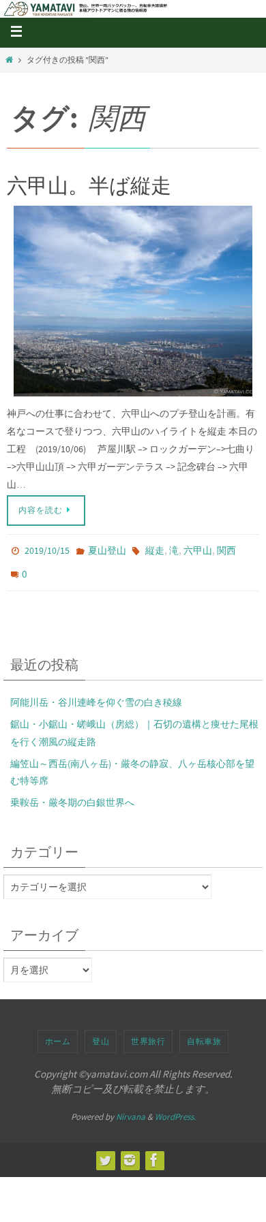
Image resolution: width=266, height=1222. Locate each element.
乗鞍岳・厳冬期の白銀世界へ (72, 795)
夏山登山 (107, 550)
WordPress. (175, 1109)
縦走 (154, 550)
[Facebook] (154, 1152)
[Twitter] (105, 1152)
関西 (226, 550)
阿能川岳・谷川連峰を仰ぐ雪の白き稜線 (96, 695)
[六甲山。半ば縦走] (133, 301)
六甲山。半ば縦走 (89, 185)
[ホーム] (8, 60)
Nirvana (130, 1109)
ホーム (58, 1034)
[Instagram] (129, 1152)
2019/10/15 (47, 550)
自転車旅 (204, 1034)
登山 (100, 1034)
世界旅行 (148, 1034)
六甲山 (197, 550)
